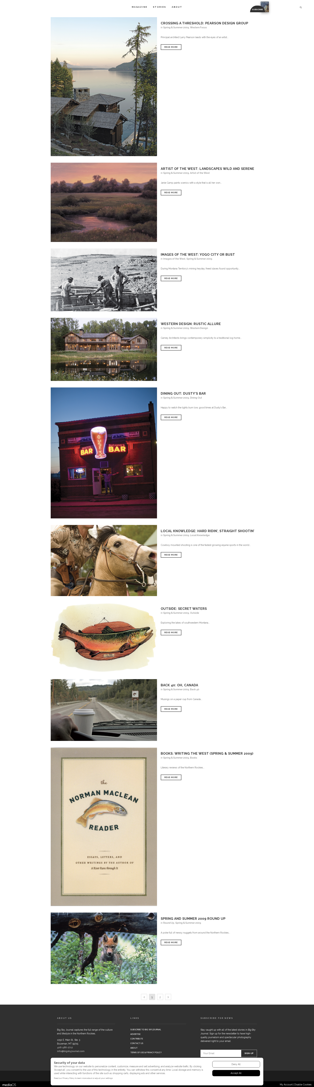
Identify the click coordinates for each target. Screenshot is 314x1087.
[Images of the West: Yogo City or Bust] (104, 279)
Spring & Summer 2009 (176, 27)
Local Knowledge (200, 535)
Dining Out (196, 397)
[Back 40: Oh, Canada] (104, 710)
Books (193, 757)
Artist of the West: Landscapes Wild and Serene (207, 169)
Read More (171, 47)
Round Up (168, 923)
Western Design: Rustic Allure (191, 324)
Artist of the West (200, 173)
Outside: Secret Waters (184, 609)
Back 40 (194, 689)
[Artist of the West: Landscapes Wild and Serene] (104, 202)
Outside (194, 613)
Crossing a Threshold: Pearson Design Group (204, 23)
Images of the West (174, 258)
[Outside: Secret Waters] (104, 638)
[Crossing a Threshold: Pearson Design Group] (104, 86)
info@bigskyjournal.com (70, 1051)
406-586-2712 (65, 1047)
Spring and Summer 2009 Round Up (193, 919)
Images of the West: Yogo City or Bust (198, 255)
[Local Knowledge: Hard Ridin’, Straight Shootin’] (104, 560)
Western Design (199, 328)
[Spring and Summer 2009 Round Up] (104, 948)
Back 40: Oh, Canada (179, 685)
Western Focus (198, 27)
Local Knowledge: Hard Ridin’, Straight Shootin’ (207, 531)
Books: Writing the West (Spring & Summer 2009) (207, 753)
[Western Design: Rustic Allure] (104, 349)
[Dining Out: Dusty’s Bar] (104, 452)
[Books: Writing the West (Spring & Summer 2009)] (104, 826)
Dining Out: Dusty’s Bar (183, 393)
